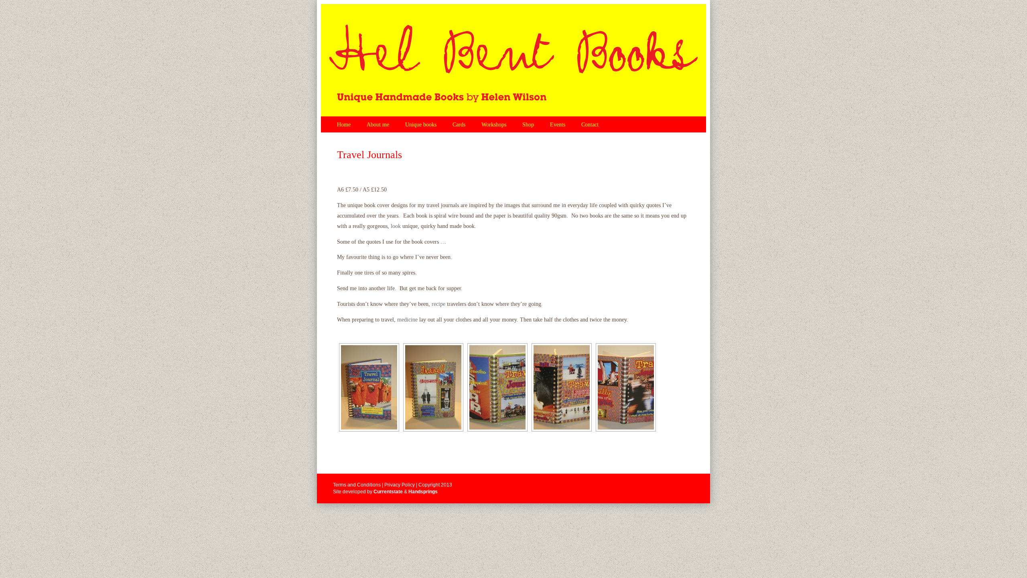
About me (378, 124)
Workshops (493, 124)
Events (557, 124)
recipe (438, 304)
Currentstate (388, 491)
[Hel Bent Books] (513, 60)
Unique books (420, 124)
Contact (590, 124)
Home (344, 124)
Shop (528, 124)
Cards (459, 124)
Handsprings (423, 491)
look (396, 226)
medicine (407, 319)
